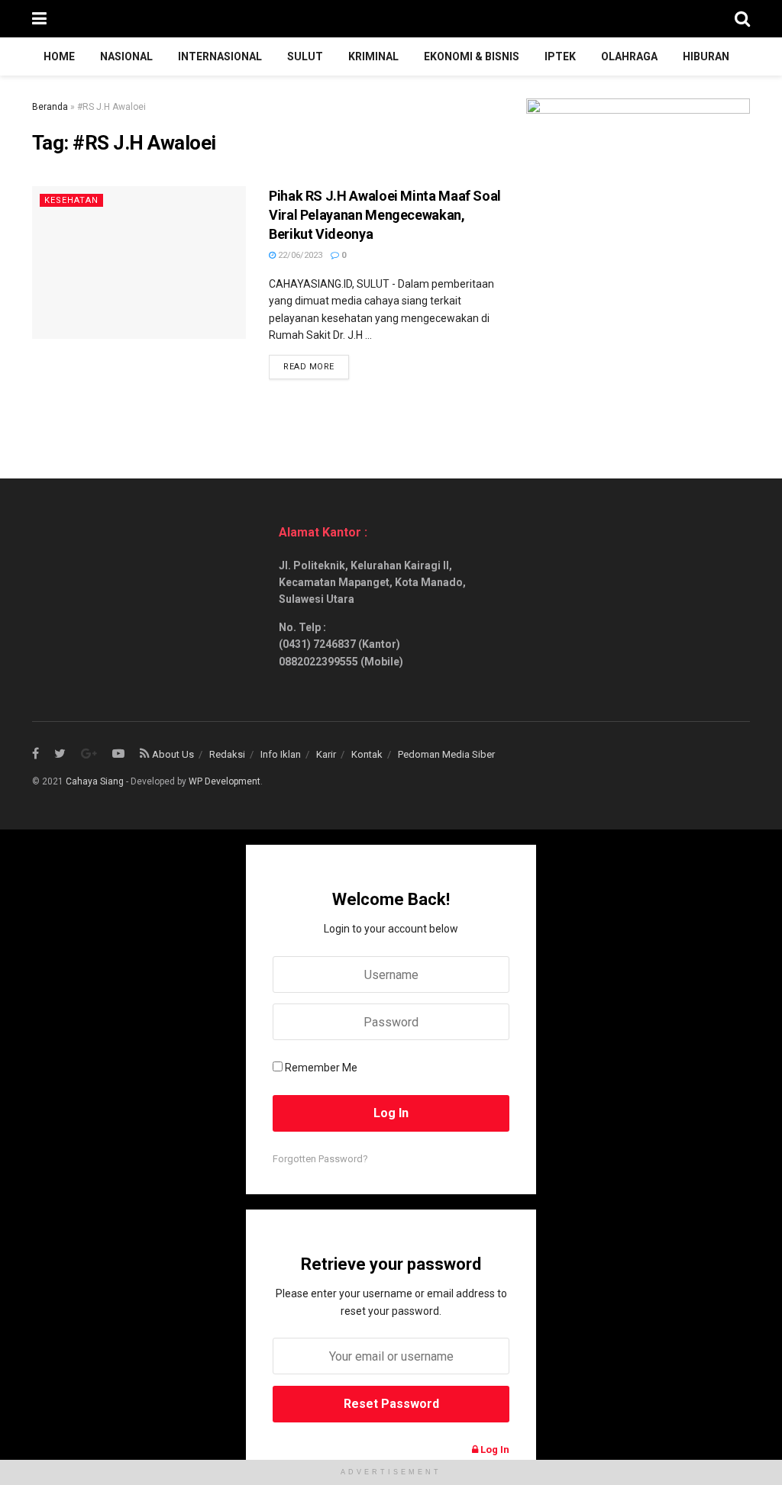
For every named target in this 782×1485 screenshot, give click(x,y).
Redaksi (227, 754)
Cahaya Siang (95, 781)
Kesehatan (71, 200)
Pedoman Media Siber (446, 754)
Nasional (126, 56)
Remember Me (321, 1067)
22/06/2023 (299, 255)
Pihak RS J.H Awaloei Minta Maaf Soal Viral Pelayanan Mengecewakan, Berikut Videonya (385, 215)
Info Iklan (280, 754)
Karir (326, 754)
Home (59, 56)
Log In (493, 1449)
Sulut (305, 56)
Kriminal (373, 56)
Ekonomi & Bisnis (471, 56)
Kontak (367, 754)
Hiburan (706, 56)
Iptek (560, 56)
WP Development (224, 781)
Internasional (220, 56)
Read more (308, 367)
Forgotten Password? (320, 1158)
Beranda (50, 106)
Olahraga (629, 56)
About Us (173, 754)
